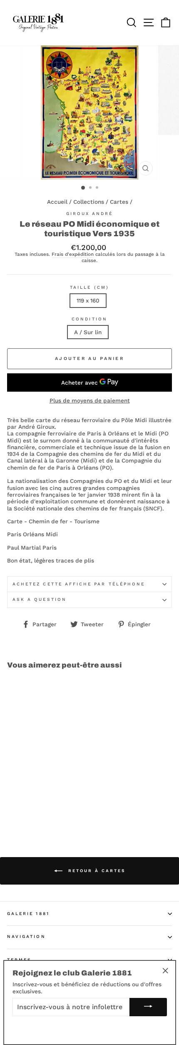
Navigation (26, 936)
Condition (89, 319)
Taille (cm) (89, 287)
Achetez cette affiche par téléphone (78, 584)
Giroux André (89, 213)
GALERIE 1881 (28, 913)
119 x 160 (88, 300)
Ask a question (39, 599)
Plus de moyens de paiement (90, 400)
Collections (88, 201)
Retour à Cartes (95, 870)
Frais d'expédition (73, 254)
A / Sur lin (88, 332)
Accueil (57, 201)
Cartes (119, 201)
